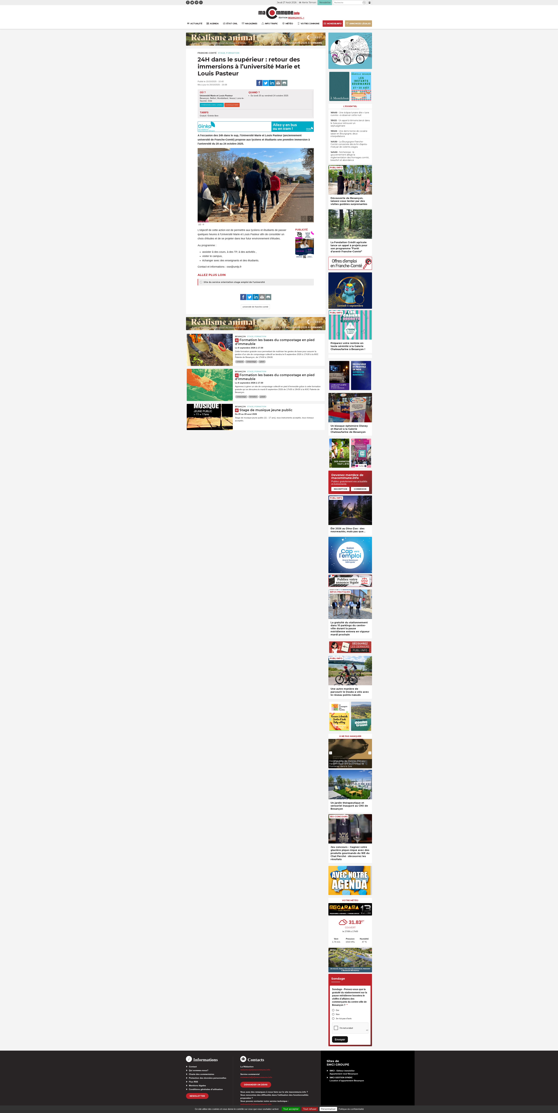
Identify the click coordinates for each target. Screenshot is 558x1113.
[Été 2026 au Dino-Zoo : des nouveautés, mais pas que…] (350, 510)
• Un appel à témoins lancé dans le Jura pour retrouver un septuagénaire (350, 123)
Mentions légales (197, 1085)
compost (239, 362)
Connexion (360, 489)
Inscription (340, 489)
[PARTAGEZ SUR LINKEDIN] (272, 83)
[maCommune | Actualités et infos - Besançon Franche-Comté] (279, 13)
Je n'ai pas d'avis (344, 1018)
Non (338, 1014)
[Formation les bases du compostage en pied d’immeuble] (210, 347)
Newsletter (197, 1096)
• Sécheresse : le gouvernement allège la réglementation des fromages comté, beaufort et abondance (350, 156)
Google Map (232, 105)
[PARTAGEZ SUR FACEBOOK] (259, 83)
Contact (193, 1066)
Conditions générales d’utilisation (206, 1089)
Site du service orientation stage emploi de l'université (234, 282)
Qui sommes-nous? (198, 1070)
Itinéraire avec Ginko (212, 105)
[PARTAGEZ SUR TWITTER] (266, 83)
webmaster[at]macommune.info (256, 1104)
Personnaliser (328, 1108)
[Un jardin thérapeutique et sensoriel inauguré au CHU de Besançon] (350, 784)
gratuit (262, 397)
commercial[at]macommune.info (256, 1077)
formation (253, 397)
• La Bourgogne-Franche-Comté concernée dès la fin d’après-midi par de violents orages (349, 144)
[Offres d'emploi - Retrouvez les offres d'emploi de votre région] (350, 269)
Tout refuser (309, 1108)
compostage (251, 362)
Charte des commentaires (201, 1074)
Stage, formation (228, 53)
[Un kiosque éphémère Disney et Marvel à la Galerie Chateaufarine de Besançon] (350, 407)
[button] (364, 2)
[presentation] (304, 219)
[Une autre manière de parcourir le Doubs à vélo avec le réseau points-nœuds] (350, 670)
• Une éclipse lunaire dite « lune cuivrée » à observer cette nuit (350, 113)
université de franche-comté (255, 307)
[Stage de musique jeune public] (210, 417)
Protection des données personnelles (207, 1078)
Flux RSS (193, 1082)
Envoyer (340, 1039)
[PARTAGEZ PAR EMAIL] (278, 83)
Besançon (240, 336)
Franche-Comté (207, 53)
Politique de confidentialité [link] (351, 1109)
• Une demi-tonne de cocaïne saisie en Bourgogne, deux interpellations (349, 134)
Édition (283, 17)
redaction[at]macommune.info (255, 1069)
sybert (262, 362)
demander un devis (256, 1084)
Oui (337, 1010)
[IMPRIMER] (284, 83)
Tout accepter (291, 1108)
